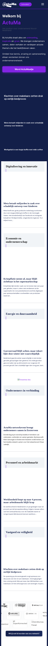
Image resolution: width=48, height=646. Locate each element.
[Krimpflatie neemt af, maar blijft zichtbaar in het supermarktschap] (24, 260)
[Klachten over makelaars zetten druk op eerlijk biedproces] (24, 91)
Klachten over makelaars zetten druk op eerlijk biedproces (23, 97)
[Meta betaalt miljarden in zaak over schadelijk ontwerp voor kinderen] (24, 118)
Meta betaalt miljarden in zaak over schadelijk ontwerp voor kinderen (21, 204)
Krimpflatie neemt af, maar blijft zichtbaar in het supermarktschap (20, 280)
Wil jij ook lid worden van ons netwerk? (24, 633)
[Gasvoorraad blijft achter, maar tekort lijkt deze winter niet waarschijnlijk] (24, 332)
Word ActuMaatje (24, 69)
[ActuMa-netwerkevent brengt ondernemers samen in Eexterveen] (24, 409)
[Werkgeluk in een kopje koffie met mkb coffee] (24, 145)
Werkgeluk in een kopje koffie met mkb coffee (23, 150)
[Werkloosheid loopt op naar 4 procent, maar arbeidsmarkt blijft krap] (24, 481)
